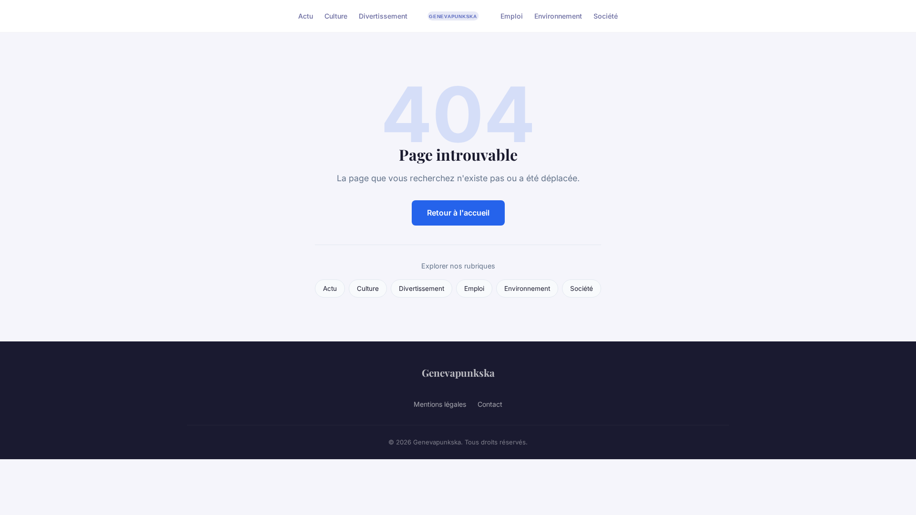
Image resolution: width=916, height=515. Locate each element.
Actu (305, 16)
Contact (490, 404)
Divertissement (383, 16)
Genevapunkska (458, 372)
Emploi (511, 16)
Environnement (558, 16)
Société (605, 16)
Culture (335, 16)
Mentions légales (440, 404)
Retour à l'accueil (458, 212)
